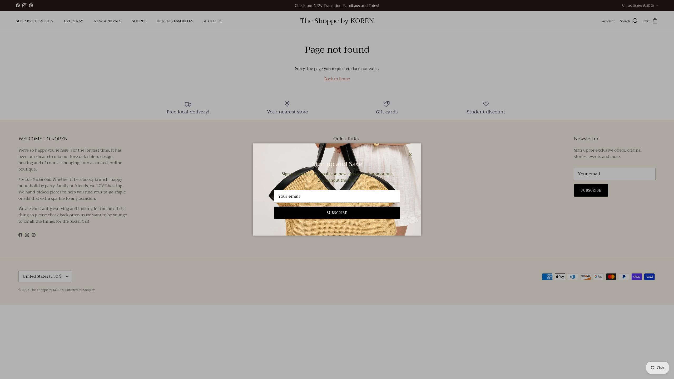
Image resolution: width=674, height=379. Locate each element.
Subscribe (337, 213)
